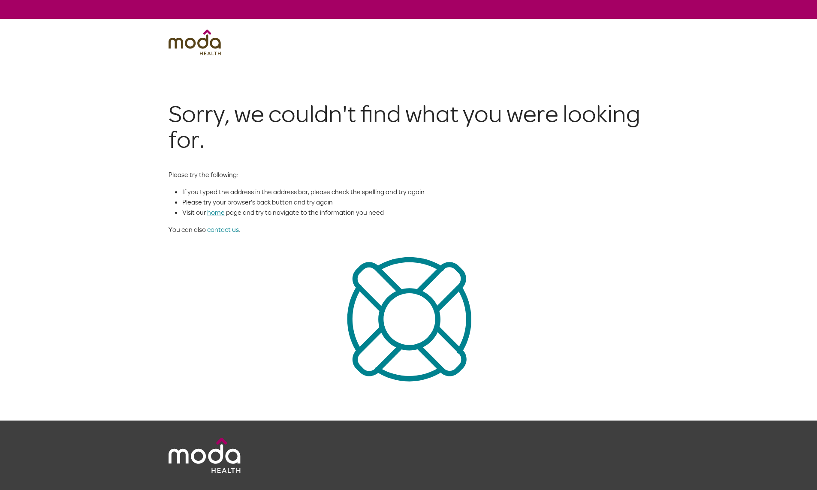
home (216, 212)
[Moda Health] (195, 42)
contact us (223, 229)
